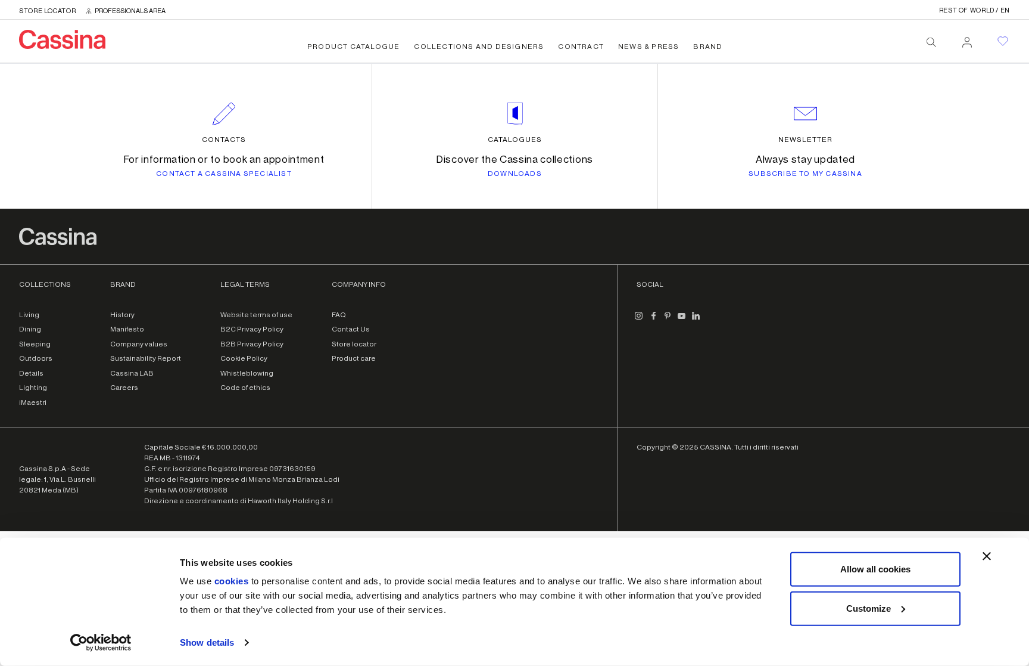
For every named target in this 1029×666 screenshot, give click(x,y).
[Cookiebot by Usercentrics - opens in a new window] (101, 643)
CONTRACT (581, 46)
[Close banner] (987, 556)
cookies (231, 581)
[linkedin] (696, 320)
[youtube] (682, 320)
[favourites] (1003, 41)
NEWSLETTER (805, 139)
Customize (868, 608)
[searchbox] (931, 42)
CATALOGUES (515, 139)
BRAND (707, 46)
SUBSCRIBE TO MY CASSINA (805, 173)
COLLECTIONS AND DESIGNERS (479, 46)
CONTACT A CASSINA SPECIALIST (224, 173)
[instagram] (639, 320)
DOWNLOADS (515, 173)
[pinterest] (667, 320)
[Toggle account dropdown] (967, 39)
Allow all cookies (875, 569)
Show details (207, 642)
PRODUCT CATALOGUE (353, 46)
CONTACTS (224, 139)
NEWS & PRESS (648, 46)
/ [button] (974, 10)
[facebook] (653, 320)
